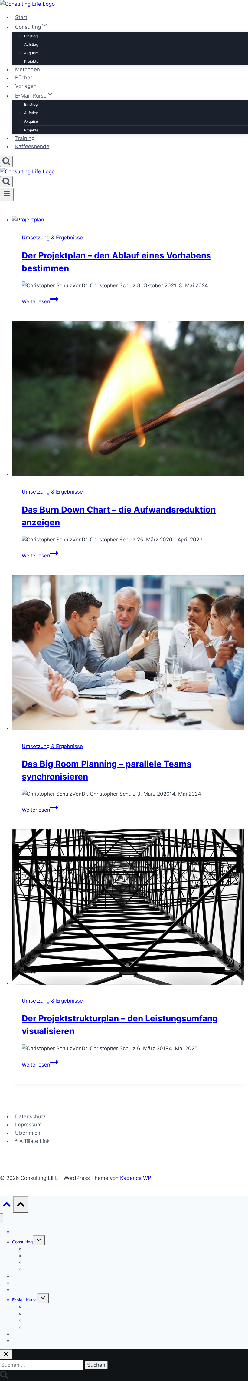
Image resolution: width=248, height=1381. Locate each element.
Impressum (28, 1125)
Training (24, 138)
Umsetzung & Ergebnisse (52, 238)
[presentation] (130, 220)
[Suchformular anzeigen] (6, 161)
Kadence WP (135, 1178)
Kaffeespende (32, 146)
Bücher (23, 78)
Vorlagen (26, 86)
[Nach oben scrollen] (6, 1206)
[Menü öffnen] (7, 194)
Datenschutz (30, 1116)
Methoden (27, 69)
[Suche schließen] (6, 1354)
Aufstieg (31, 44)
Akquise (31, 53)
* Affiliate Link (32, 1141)
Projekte (31, 61)
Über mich (27, 1133)
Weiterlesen (40, 301)
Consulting (22, 1241)
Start (21, 17)
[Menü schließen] (1, 1218)
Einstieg (31, 36)
